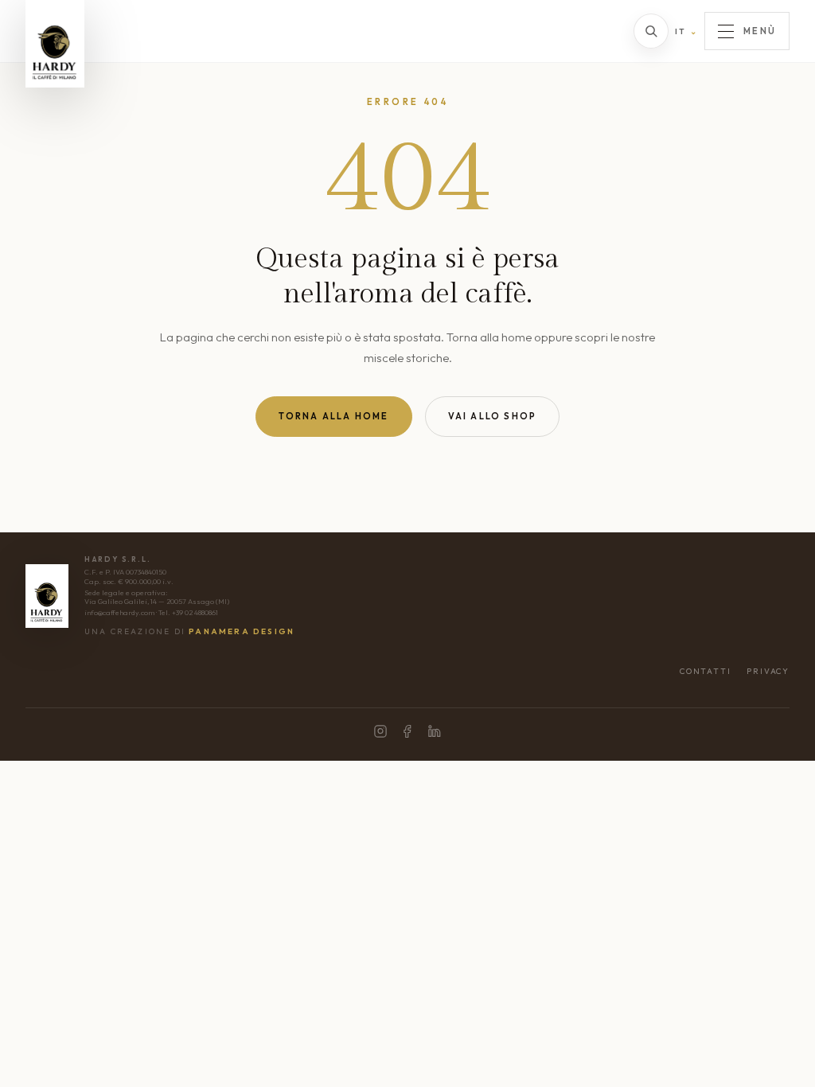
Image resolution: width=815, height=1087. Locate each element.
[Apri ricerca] (651, 31)
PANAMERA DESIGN (241, 631)
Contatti (705, 671)
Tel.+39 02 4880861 (188, 612)
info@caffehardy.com (119, 612)
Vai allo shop (492, 416)
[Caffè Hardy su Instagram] (380, 731)
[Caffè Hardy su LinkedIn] (434, 731)
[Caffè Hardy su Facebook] (407, 731)
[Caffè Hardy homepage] (54, 44)
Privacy (768, 671)
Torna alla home (334, 416)
